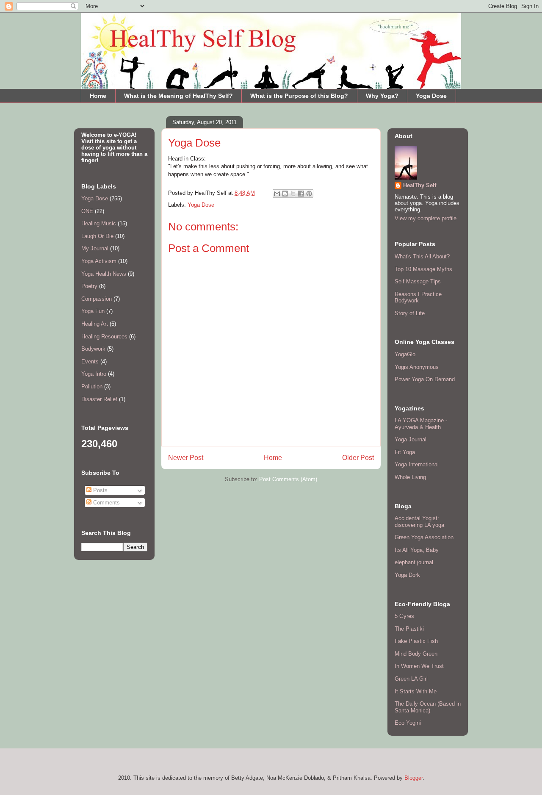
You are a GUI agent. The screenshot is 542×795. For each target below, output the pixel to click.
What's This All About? (422, 256)
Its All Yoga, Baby (417, 550)
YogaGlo (405, 354)
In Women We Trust (419, 666)
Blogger (413, 778)
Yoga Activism (98, 261)
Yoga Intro (93, 374)
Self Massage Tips (418, 281)
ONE (87, 211)
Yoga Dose (431, 96)
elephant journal (414, 562)
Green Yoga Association (424, 537)
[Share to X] (293, 193)
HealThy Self (419, 185)
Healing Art (94, 324)
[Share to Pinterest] (309, 193)
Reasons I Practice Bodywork (418, 297)
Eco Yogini (408, 723)
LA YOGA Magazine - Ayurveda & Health (421, 423)
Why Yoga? (382, 96)
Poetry (89, 286)
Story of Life (410, 313)
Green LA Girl (411, 679)
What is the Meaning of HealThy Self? (178, 96)
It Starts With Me (416, 691)
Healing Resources (104, 336)
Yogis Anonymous (417, 367)
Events (90, 361)
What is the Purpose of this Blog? (299, 96)
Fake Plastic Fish (416, 641)
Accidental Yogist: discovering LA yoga (419, 521)
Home (98, 96)
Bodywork (93, 349)
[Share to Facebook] (301, 193)
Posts (99, 490)
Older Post (358, 457)
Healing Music (98, 223)
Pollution (91, 386)
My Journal (94, 248)
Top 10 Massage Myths (423, 269)
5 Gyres (404, 616)
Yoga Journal (410, 439)
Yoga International (417, 464)
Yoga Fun (93, 311)
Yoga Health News (103, 274)
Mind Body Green (416, 654)
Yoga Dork (407, 575)
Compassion (96, 299)
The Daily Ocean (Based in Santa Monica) (428, 707)
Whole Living (410, 477)
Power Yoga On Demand (425, 379)
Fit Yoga (405, 452)
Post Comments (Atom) (288, 479)
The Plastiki (409, 629)
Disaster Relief (99, 399)
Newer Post (185, 457)
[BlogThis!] (285, 193)
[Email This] (277, 193)
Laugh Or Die (97, 236)
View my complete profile (425, 218)
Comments (105, 502)
